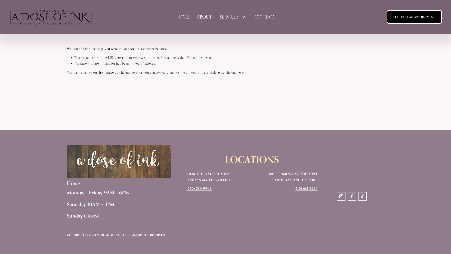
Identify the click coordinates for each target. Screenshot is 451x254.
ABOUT (204, 17)
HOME (182, 17)
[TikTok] (362, 196)
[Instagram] (341, 196)
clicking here (128, 72)
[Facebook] (352, 196)
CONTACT (265, 17)
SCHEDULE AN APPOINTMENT (414, 17)
